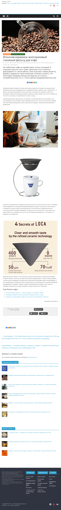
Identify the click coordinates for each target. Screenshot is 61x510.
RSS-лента (29, 487)
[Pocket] (33, 82)
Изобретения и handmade (18, 54)
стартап (12, 64)
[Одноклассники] (29, 82)
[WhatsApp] (34, 82)
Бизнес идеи (7, 54)
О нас (50, 479)
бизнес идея (27, 62)
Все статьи (52, 476)
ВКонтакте (39, 309)
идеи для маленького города (38, 62)
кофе (8, 64)
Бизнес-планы (41, 476)
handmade (21, 62)
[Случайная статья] (57, 16)
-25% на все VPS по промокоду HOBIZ (30, 491)
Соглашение (52, 486)
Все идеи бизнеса (31, 481)
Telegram (34, 313)
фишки (16, 64)
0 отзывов (14, 62)
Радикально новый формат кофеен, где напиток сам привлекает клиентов (27, 297)
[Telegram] (36, 82)
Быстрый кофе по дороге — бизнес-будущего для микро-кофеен (24, 292)
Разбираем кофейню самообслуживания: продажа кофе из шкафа (24, 295)
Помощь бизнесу (42, 487)
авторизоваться (32, 357)
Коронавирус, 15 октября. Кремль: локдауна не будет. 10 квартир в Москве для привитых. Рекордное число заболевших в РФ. (30, 347)
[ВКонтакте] (27, 82)
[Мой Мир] (31, 82)
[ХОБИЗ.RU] (4, 16)
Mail (44, 313)
